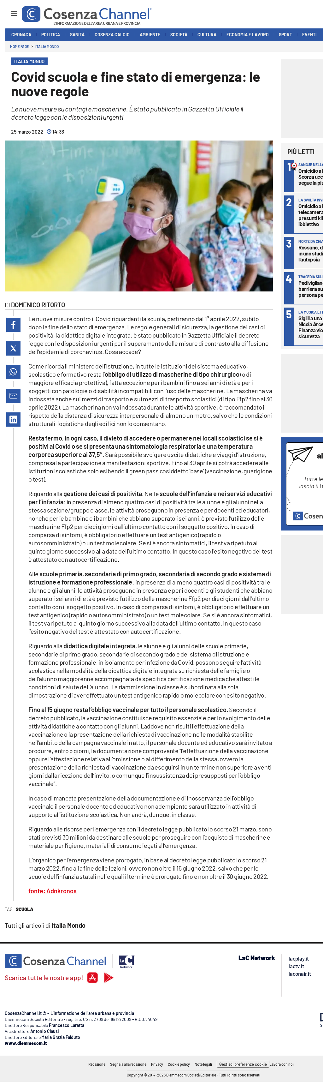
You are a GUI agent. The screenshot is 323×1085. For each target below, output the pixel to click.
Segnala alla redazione (128, 1064)
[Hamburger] (8, 10)
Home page (19, 46)
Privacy (157, 1064)
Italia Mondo (47, 46)
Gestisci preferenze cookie (243, 1064)
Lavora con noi (281, 1064)
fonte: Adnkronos (52, 891)
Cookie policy (179, 1064)
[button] (13, 324)
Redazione (96, 1064)
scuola (24, 909)
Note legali (203, 1064)
